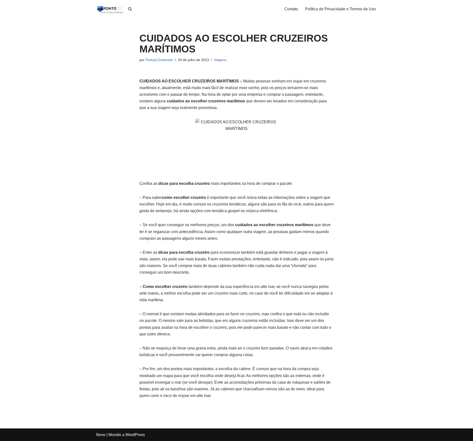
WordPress (135, 435)
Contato (291, 9)
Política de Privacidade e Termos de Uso (340, 9)
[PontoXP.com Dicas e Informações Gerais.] (111, 9)
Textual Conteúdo (159, 60)
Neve (100, 435)
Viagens (220, 60)
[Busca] (130, 9)
